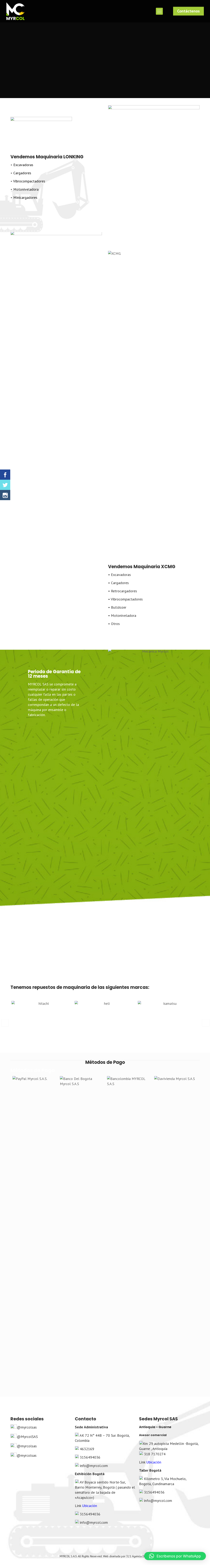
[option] (42, 1020)
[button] (5, 1022)
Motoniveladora (26, 189)
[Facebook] (5, 475)
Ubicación (89, 1505)
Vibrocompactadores (28, 181)
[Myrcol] (15, 11)
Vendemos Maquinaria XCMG (141, 566)
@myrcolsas (27, 1427)
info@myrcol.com (94, 1465)
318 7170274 (154, 1454)
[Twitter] (5, 485)
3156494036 (90, 1457)
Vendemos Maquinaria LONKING (46, 157)
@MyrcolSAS (27, 1436)
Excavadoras (23, 164)
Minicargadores (25, 197)
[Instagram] (5, 495)
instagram (116, 206)
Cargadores (22, 173)
